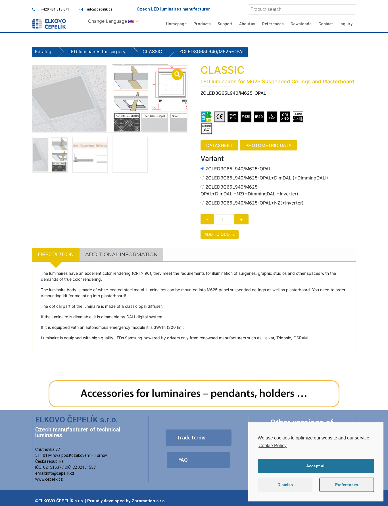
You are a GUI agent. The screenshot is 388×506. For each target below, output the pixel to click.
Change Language (108, 21)
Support (225, 24)
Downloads (301, 24)
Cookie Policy (272, 445)
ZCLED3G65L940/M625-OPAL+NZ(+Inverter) (255, 203)
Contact (325, 24)
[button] (198, 437)
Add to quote (220, 234)
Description (56, 254)
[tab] (56, 254)
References (273, 24)
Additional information (121, 254)
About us (247, 24)
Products (202, 24)
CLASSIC (152, 51)
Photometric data (268, 145)
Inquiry (345, 24)
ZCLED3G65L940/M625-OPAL (238, 169)
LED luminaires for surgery (97, 51)
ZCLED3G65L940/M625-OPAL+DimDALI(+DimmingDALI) (267, 178)
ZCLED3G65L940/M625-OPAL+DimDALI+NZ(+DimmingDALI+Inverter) (249, 190)
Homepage (176, 24)
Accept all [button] (316, 466)
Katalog (43, 51)
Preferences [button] (346, 484)
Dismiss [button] (285, 484)
